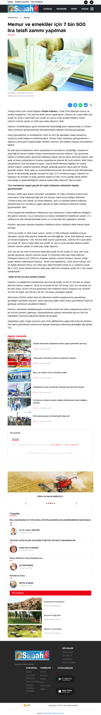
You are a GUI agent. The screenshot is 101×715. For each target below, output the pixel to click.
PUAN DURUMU (69, 663)
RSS (28, 705)
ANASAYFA (13, 18)
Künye (10, 2)
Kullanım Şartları (22, 2)
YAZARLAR (67, 659)
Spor (74, 9)
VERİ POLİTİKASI (33, 682)
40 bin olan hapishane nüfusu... (51, 496)
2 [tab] (48, 503)
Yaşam (84, 9)
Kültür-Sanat (45, 686)
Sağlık (42, 689)
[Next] (75, 502)
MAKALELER (67, 652)
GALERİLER (67, 656)
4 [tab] (52, 503)
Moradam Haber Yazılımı (54, 713)
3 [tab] (50, 503)
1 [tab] (46, 503)
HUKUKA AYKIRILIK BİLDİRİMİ (30, 688)
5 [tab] (54, 503)
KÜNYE (29, 672)
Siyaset (43, 679)
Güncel (48, 9)
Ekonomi (62, 9)
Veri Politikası (37, 2)
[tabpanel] (50, 489)
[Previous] (25, 502)
